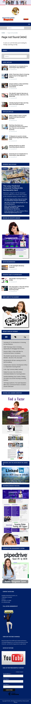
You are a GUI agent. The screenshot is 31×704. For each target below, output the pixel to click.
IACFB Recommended (9, 262)
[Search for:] (15, 28)
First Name (6, 679)
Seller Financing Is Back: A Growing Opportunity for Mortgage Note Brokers (19, 76)
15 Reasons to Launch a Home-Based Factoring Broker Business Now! (18, 137)
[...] (26, 196)
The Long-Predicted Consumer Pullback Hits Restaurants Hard (13, 188)
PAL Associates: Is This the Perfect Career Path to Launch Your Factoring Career (19, 288)
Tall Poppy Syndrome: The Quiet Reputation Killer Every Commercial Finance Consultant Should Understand (15, 384)
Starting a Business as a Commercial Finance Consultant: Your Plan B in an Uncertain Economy (18, 127)
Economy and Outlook (9, 164)
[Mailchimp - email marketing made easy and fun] (13, 695)
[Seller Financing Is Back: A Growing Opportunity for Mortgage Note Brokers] (5, 76)
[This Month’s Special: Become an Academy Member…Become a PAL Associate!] (5, 95)
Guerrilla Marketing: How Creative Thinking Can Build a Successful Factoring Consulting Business (15, 378)
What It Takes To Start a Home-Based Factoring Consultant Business (18, 117)
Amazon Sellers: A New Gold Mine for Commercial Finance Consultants (18, 85)
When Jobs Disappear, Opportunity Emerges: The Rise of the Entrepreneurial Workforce (14, 207)
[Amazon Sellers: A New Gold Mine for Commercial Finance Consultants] (5, 85)
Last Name (6, 684)
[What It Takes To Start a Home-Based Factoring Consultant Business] (5, 117)
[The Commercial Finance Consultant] (15, 4)
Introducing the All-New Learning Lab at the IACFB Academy (18, 103)
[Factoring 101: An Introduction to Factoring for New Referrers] (5, 67)
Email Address (7, 673)
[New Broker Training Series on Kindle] (5, 280)
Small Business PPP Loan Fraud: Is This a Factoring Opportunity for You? (16, 211)
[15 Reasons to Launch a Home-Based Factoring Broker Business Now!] (5, 137)
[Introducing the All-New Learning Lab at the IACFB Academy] (5, 104)
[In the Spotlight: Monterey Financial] (5, 267)
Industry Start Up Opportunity (12, 274)
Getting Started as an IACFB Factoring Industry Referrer (17, 146)
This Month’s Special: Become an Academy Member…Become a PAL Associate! (18, 95)
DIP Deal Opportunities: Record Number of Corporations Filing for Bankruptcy (15, 199)
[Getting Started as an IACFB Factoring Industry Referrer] (5, 147)
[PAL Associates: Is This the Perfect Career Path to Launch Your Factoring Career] (5, 288)
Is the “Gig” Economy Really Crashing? (13, 369)
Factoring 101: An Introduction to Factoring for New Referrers (18, 66)
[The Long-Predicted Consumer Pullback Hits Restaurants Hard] (15, 182)
